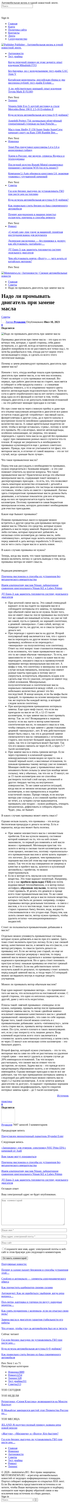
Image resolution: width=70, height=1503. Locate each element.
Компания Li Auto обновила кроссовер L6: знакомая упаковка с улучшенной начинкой (38, 175)
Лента (11, 35)
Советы (12, 185)
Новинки (13, 141)
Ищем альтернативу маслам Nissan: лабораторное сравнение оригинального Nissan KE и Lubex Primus (31, 587)
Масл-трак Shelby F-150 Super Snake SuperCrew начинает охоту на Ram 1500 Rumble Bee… (35, 131)
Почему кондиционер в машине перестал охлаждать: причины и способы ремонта (32, 216)
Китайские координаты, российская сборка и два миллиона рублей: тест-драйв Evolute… (36, 81)
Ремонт (12, 226)
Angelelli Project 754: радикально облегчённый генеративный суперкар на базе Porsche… (35, 122)
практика (6, 1101)
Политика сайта (17, 29)
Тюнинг (13, 100)
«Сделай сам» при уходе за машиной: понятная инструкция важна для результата (35, 233)
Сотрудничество (17, 38)
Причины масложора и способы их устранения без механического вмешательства (30, 578)
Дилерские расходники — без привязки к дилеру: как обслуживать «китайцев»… (37, 242)
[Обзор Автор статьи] (8, 1121)
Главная (12, 23)
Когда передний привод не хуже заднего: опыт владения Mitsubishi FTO (35, 64)
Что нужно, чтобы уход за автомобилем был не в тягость (34, 1328)
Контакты (14, 32)
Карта (11, 26)
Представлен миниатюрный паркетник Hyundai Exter (32, 1136)
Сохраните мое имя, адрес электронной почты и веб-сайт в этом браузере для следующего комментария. (33, 1251)
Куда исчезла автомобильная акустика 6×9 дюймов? (38, 114)
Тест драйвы (15, 56)
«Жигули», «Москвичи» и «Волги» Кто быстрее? (29, 1433)
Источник (63, 1095)
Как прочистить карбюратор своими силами (27, 1287)
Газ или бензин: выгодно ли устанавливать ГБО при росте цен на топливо (36, 193)
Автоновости (16, 53)
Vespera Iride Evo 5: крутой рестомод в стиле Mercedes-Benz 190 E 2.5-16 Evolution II (33, 108)
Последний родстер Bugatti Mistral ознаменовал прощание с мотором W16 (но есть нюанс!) (35, 166)
